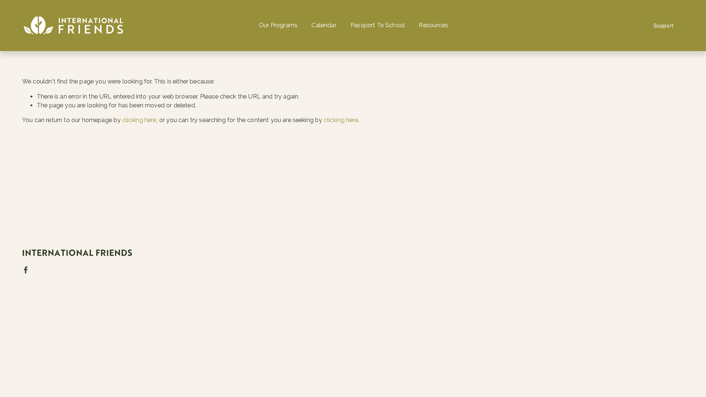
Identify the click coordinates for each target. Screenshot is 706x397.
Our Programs (278, 25)
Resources (433, 25)
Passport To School (377, 25)
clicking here (139, 120)
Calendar (323, 25)
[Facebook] (25, 269)
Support (663, 25)
